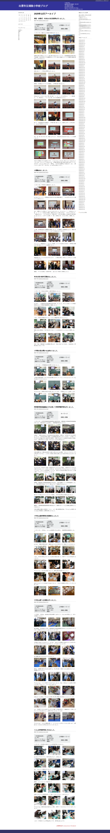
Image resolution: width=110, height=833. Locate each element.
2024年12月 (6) (82, 59)
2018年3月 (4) (81, 172)
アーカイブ (73, 825)
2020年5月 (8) (81, 147)
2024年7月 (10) (82, 67)
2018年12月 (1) (82, 160)
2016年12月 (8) (82, 196)
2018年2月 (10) (82, 173)
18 (26, 18)
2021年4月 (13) (82, 130)
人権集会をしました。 (41, 170)
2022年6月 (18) (82, 107)
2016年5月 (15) (82, 207)
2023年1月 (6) (81, 96)
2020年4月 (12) (82, 149)
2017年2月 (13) (82, 193)
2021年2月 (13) (82, 133)
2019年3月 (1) (81, 157)
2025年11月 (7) (82, 41)
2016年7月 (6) (81, 204)
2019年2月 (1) (81, 159)
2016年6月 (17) (82, 205)
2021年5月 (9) (81, 128)
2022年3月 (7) (81, 112)
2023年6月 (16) (82, 88)
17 (24, 18)
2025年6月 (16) (82, 49)
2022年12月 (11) (82, 98)
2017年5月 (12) (82, 188)
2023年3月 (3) (81, 93)
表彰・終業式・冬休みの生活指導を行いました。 (50, 18)
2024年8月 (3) (81, 65)
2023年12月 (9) (82, 78)
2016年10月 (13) (82, 199)
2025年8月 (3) (81, 46)
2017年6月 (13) (82, 186)
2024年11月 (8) (82, 61)
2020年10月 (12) (82, 139)
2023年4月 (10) (82, 91)
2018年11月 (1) (82, 162)
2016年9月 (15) (82, 201)
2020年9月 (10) (82, 141)
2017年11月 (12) (82, 178)
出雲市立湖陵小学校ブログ (33, 6)
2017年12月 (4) (82, 176)
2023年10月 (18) (82, 81)
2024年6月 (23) (82, 69)
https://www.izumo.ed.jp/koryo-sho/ (74, 9)
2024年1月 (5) (81, 77)
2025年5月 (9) (81, 51)
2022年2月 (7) (81, 114)
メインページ (67, 825)
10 (24, 17)
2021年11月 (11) (82, 118)
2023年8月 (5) (81, 85)
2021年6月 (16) (82, 127)
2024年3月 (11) (82, 73)
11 (26, 17)
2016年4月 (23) (82, 209)
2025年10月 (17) (82, 43)
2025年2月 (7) (81, 56)
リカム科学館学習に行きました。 (45, 730)
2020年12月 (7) (82, 136)
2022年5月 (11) (82, 109)
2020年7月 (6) (81, 144)
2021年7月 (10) (82, 125)
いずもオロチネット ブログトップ (102, 0)
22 (21, 20)
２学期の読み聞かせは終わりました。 (46, 350)
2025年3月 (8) (81, 54)
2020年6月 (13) (82, 146)
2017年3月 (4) (81, 191)
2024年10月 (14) (82, 62)
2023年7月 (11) (82, 86)
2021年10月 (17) (82, 120)
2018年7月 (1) (81, 165)
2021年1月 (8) (81, 135)
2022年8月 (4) (81, 104)
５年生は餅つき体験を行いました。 (45, 600)
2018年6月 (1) (81, 167)
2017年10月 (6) (82, 180)
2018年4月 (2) (81, 170)
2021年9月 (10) (82, 122)
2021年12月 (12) (82, 117)
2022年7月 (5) (81, 106)
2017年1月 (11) (82, 194)
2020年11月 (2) (82, 138)
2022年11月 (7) (82, 99)
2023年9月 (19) (82, 83)
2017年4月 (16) (82, 189)
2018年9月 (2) (81, 164)
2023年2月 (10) (82, 94)
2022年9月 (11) (82, 102)
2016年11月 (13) (82, 197)
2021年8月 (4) (81, 123)
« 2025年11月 (59, 825)
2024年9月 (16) (82, 64)
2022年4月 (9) (81, 110)
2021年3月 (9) (81, 131)
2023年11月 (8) (82, 80)
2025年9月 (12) (82, 44)
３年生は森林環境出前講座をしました (46, 516)
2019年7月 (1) (81, 152)
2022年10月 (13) (82, 101)
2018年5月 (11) (82, 168)
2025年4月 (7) (81, 52)
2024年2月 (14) (82, 75)
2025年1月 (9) (81, 57)
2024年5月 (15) (82, 70)
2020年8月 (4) (81, 143)
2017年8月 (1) (81, 183)
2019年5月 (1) (81, 154)
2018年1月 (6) (81, 175)
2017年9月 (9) (81, 181)
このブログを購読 (83, 212)
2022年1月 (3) (81, 115)
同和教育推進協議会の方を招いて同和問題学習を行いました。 (54, 407)
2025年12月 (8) (82, 40)
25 (26, 20)
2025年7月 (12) (82, 48)
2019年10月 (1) (82, 151)
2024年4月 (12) (82, 72)
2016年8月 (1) (81, 202)
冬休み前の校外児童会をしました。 (45, 276)
